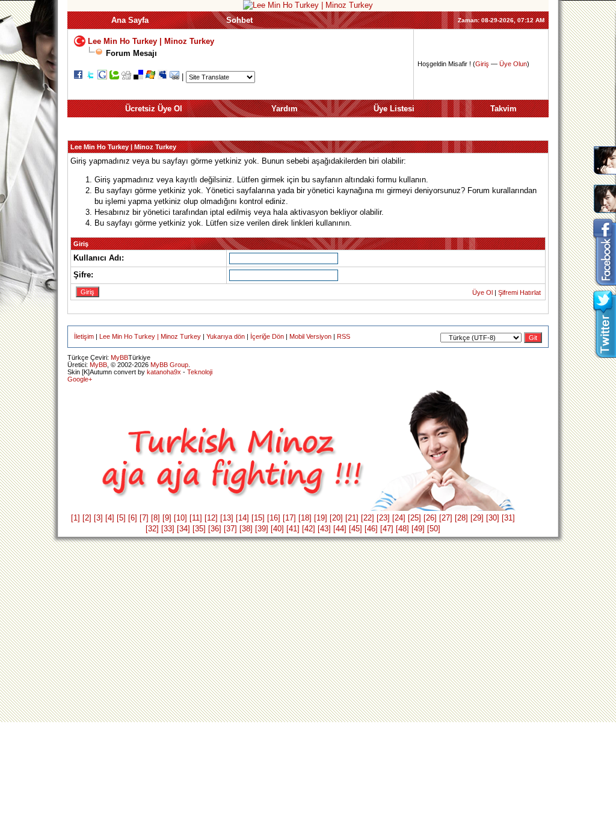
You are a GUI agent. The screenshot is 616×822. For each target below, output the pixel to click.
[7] (144, 517)
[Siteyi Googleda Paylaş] (102, 76)
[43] (324, 528)
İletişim (84, 336)
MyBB (119, 357)
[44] (339, 528)
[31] (508, 517)
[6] (132, 517)
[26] (430, 517)
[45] (355, 528)
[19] (320, 517)
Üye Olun (513, 63)
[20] (336, 517)
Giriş (482, 63)
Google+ (79, 379)
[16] (273, 517)
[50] (433, 528)
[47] (386, 528)
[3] (98, 517)
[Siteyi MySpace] (162, 76)
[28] (461, 517)
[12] (211, 517)
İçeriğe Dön (267, 336)
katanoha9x (164, 371)
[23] (383, 517)
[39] (261, 528)
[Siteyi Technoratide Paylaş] (114, 76)
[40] (277, 528)
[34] (183, 528)
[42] (308, 528)
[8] (155, 517)
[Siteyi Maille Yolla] (174, 76)
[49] (418, 528)
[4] (109, 517)
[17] (289, 517)
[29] (477, 517)
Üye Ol (482, 292)
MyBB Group (169, 364)
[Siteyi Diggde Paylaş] (126, 76)
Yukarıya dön (225, 336)
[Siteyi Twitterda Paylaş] (90, 76)
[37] (230, 528)
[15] (258, 517)
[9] (166, 517)
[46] (371, 528)
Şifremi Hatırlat (519, 292)
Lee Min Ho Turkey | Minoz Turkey (151, 40)
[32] (152, 528)
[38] (246, 528)
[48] (402, 528)
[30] (492, 517)
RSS (343, 336)
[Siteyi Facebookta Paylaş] (78, 76)
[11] (195, 517)
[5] (121, 517)
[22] (367, 517)
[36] (214, 528)
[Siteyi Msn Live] (150, 76)
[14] (242, 517)
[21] (352, 517)
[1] (75, 517)
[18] (305, 517)
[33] (167, 528)
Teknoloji (199, 371)
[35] (199, 528)
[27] (445, 517)
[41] (293, 528)
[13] (226, 517)
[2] (86, 517)
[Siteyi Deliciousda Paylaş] (138, 76)
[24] (398, 517)
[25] (414, 517)
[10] (180, 517)
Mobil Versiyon (310, 336)
